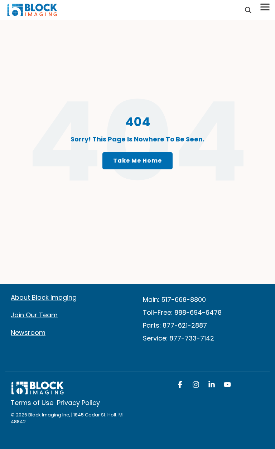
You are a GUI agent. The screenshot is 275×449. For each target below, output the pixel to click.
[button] (181, 385)
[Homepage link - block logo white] (37, 391)
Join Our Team (34, 314)
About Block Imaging (44, 297)
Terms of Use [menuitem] (32, 403)
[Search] (248, 10)
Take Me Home (137, 160)
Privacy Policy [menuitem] (78, 403)
